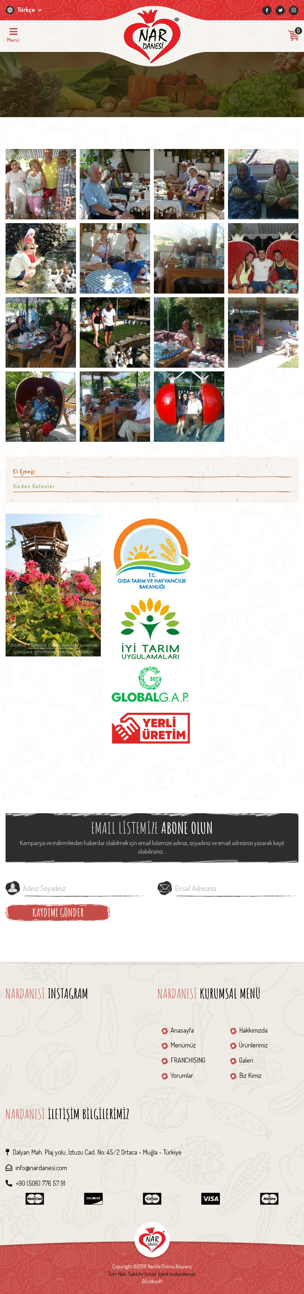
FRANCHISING (188, 1060)
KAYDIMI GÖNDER (58, 912)
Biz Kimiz (250, 1075)
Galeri (246, 1060)
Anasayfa (182, 1030)
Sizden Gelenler (34, 486)
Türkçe (26, 9)
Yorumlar (182, 1075)
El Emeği (24, 471)
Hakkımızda (253, 1030)
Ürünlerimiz (253, 1045)
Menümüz (183, 1045)
